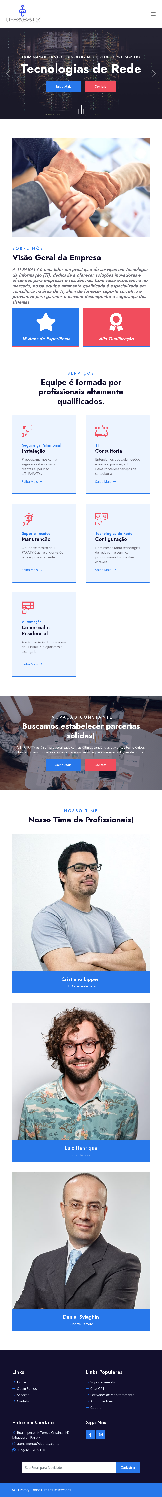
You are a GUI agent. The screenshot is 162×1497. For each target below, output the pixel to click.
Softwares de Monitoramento (112, 1395)
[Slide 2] (81, 111)
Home (21, 1382)
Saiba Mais (63, 94)
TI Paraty (22, 1490)
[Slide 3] (83, 109)
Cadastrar (128, 1467)
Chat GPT (97, 1388)
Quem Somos (27, 1388)
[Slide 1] (78, 111)
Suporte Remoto (102, 1382)
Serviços (23, 1395)
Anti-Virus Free (101, 1401)
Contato (100, 94)
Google (95, 1407)
